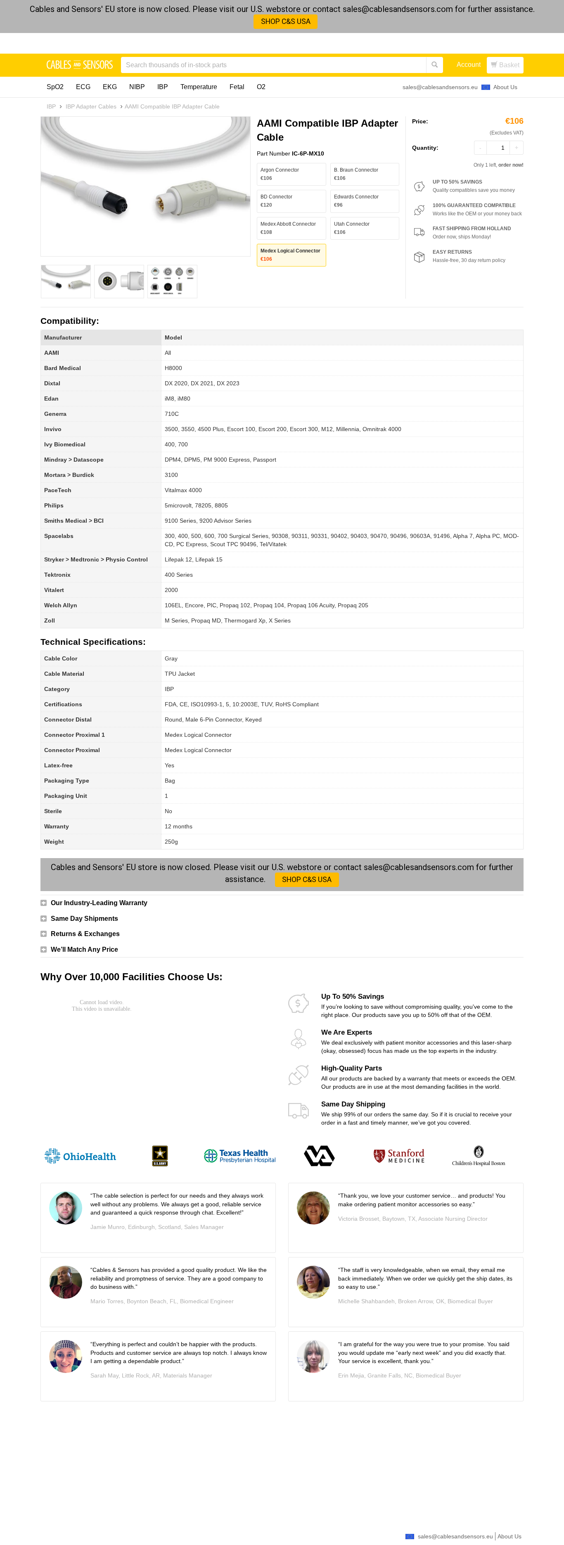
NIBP (137, 86)
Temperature (198, 86)
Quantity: (425, 147)
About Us (505, 87)
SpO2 (55, 86)
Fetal (237, 86)
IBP (162, 86)
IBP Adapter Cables (91, 106)
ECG (83, 86)
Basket (508, 64)
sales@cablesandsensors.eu (440, 87)
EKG (110, 86)
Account (469, 64)
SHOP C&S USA (285, 21)
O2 (261, 86)
